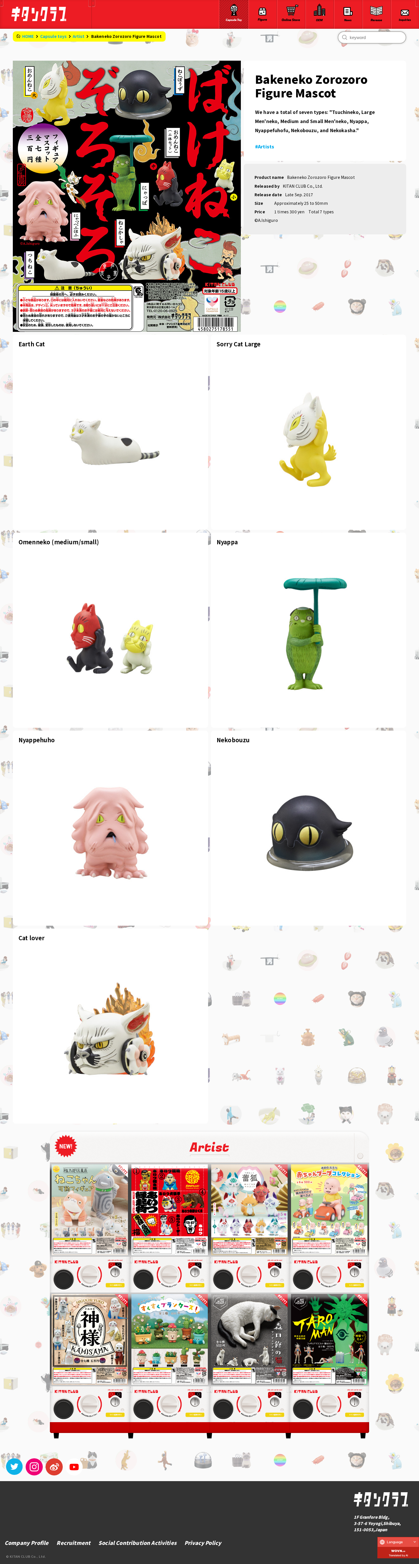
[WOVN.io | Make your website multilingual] (398, 1550)
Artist (79, 36)
